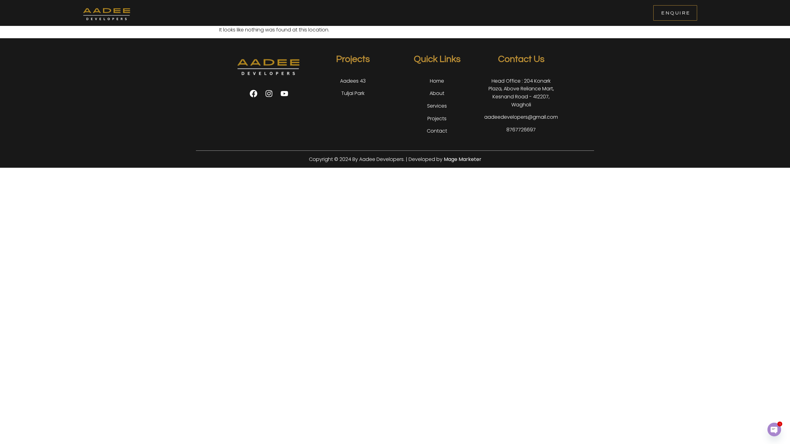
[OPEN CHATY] (774, 429)
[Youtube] (284, 93)
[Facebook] (253, 93)
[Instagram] (269, 93)
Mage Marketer (462, 159)
